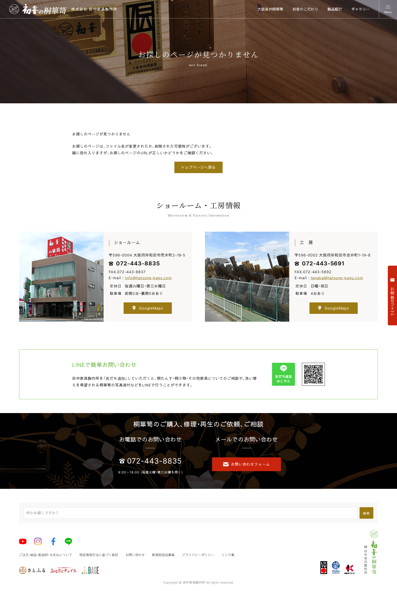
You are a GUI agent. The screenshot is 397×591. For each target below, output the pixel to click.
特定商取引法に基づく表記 (98, 555)
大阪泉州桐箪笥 (270, 9)
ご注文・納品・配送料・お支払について (45, 555)
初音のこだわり (305, 9)
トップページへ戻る (198, 167)
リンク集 (227, 555)
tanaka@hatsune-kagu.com (337, 278)
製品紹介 (334, 9)
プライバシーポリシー (198, 555)
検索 (366, 513)
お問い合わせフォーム (250, 464)
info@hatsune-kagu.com (148, 278)
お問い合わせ (135, 555)
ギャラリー (360, 9)
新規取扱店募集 (163, 555)
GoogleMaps (151, 308)
